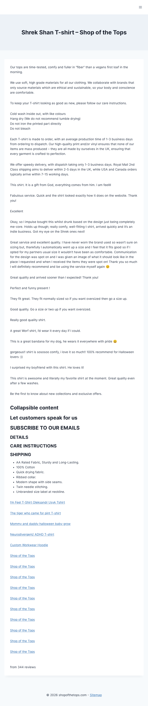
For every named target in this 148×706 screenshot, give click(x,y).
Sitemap (96, 695)
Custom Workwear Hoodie (29, 545)
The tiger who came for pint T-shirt (35, 513)
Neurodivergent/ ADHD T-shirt (32, 534)
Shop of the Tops (22, 555)
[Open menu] (140, 7)
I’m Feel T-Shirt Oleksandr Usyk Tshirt (37, 502)
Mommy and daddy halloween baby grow (40, 524)
